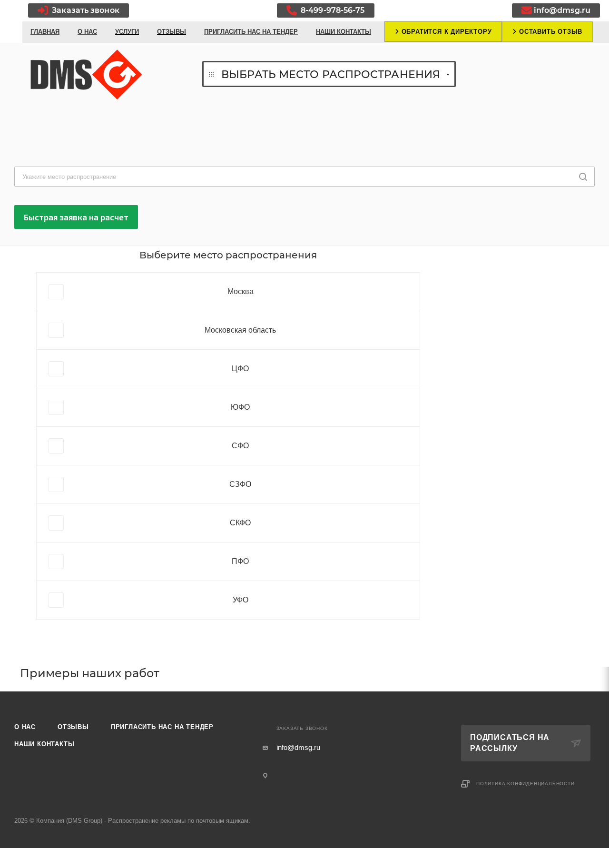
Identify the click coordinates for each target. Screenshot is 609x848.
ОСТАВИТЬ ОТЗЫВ (549, 31)
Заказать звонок (84, 10)
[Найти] (583, 177)
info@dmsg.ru (562, 10)
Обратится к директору (445, 31)
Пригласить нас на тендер (162, 726)
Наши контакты (44, 744)
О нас (25, 726)
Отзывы (73, 726)
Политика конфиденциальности (525, 783)
